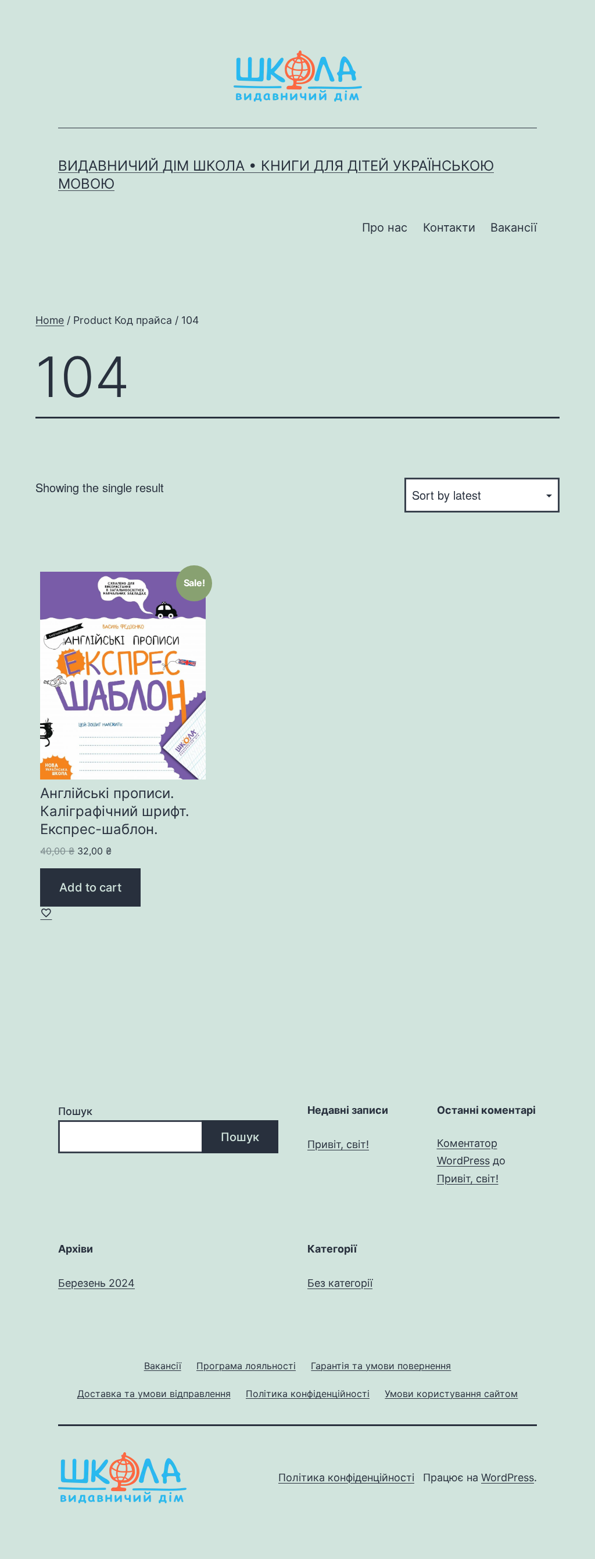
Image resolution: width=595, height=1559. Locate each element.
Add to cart (90, 887)
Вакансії (513, 227)
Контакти (449, 227)
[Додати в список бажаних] (46, 912)
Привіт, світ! (338, 1144)
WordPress (507, 1477)
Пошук (75, 1111)
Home (49, 320)
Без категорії (339, 1283)
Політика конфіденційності (346, 1477)
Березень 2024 (96, 1283)
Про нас (384, 227)
